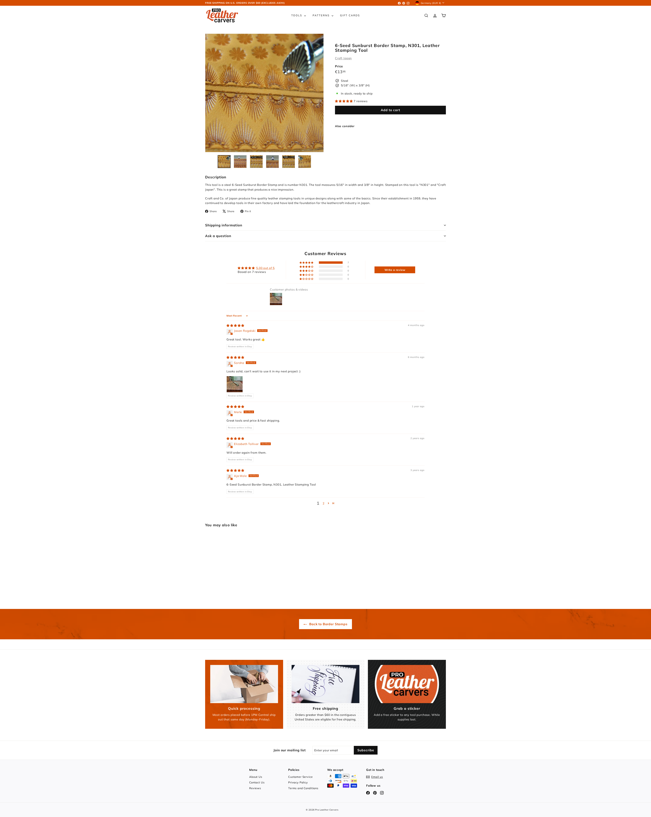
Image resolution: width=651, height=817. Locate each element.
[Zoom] (264, 93)
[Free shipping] (325, 684)
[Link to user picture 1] (234, 384)
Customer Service (300, 776)
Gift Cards (350, 15)
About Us (255, 776)
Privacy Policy (298, 782)
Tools (297, 15)
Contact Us (257, 782)
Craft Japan (343, 58)
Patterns (322, 15)
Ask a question (218, 236)
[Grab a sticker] (407, 684)
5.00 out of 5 (265, 268)
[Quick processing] (244, 684)
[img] (235, 325)
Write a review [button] (394, 270)
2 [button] (323, 503)
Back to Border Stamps (328, 624)
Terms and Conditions (303, 788)
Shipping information (223, 225)
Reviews (255, 788)
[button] (344, 101)
